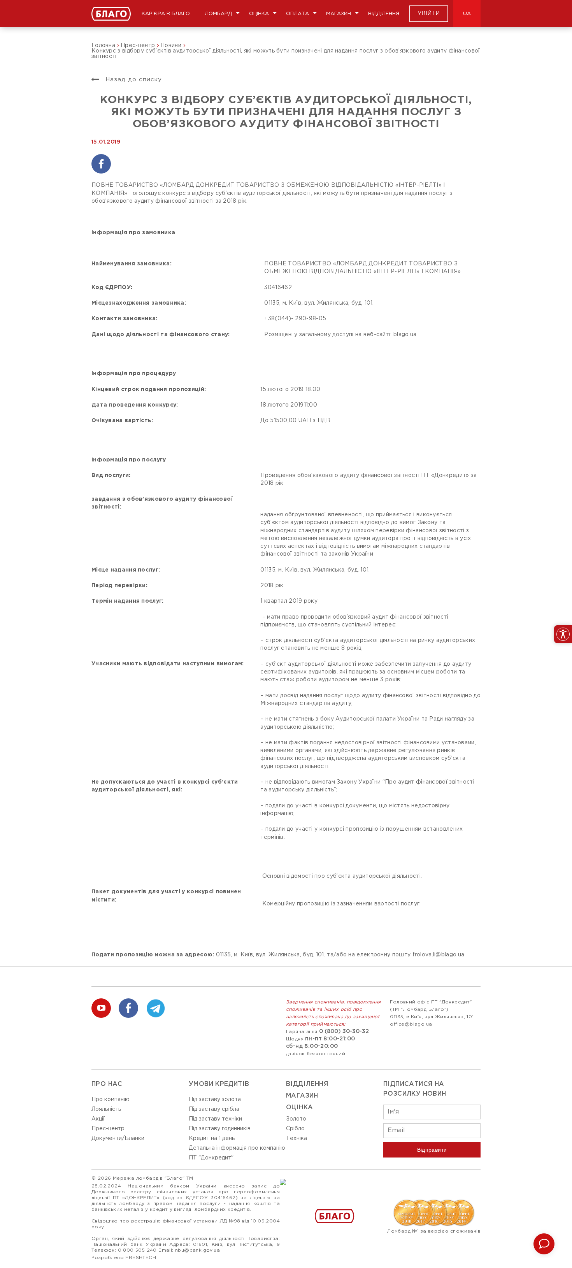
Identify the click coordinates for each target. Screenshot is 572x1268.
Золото (296, 1119)
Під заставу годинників (220, 1128)
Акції (98, 1119)
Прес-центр (108, 1128)
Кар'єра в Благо (166, 14)
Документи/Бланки (117, 1138)
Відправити (432, 1150)
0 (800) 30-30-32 (344, 1031)
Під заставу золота (215, 1099)
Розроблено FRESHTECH (123, 1258)
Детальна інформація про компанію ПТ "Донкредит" (237, 1153)
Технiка (296, 1138)
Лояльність (106, 1109)
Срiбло (295, 1128)
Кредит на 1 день (212, 1138)
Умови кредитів (219, 1084)
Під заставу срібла (214, 1109)
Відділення (383, 14)
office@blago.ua (411, 1024)
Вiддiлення (307, 1084)
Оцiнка (299, 1107)
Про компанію (110, 1099)
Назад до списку (132, 79)
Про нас (107, 1084)
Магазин (338, 14)
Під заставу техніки (215, 1119)
